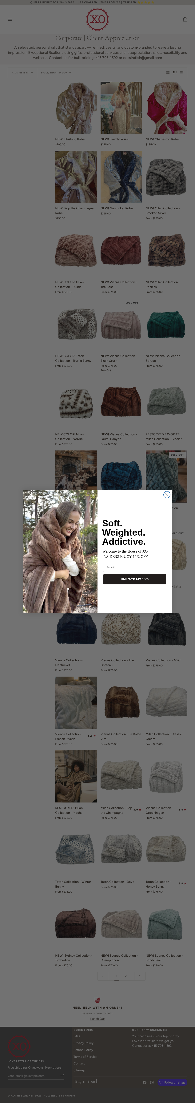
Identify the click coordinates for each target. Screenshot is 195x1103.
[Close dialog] (167, 494)
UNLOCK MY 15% (135, 579)
